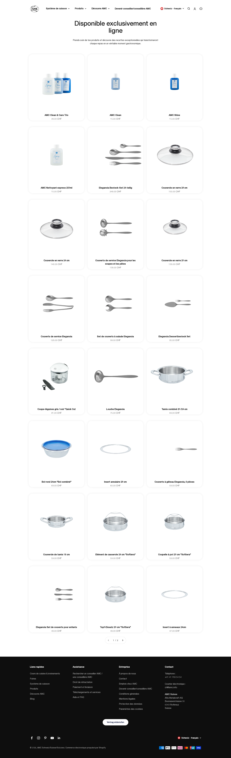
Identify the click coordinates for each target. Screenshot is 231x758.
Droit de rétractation (82, 682)
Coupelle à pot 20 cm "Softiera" (174, 554)
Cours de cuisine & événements (45, 673)
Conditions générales (129, 693)
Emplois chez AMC (128, 683)
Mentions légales (127, 698)
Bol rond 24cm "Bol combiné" (56, 482)
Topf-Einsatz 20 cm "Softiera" (115, 627)
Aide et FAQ (78, 697)
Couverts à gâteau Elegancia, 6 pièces (174, 482)
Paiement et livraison (83, 687)
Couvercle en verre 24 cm (57, 260)
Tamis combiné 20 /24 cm (174, 409)
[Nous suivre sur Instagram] (38, 738)
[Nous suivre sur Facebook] (32, 738)
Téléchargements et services (87, 692)
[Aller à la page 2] (122, 640)
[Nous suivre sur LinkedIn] (59, 738)
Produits (79, 8)
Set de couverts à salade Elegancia (115, 336)
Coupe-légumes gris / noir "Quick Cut (56, 409)
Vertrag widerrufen (115, 722)
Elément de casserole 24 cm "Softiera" (115, 554)
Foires (33, 678)
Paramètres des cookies (131, 709)
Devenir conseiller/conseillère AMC (133, 8)
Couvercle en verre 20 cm (174, 260)
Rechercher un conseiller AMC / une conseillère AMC (87, 675)
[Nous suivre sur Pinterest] (45, 738)
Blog (32, 698)
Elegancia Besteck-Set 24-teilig (115, 188)
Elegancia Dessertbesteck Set (174, 336)
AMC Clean (115, 115)
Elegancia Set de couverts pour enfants (56, 627)
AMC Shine (174, 115)
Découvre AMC (99, 8)
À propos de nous (127, 673)
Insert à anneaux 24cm (174, 627)
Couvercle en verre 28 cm (174, 188)
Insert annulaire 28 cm (115, 482)
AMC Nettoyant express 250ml (56, 188)
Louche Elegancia (115, 409)
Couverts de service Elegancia (56, 336)
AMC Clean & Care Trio (56, 115)
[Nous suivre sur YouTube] (52, 738)
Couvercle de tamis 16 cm (56, 554)
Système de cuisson (56, 8)
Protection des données (130, 703)
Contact (123, 678)
